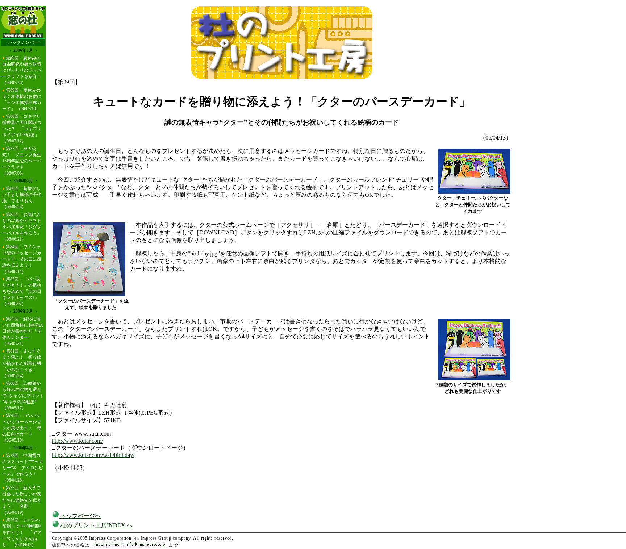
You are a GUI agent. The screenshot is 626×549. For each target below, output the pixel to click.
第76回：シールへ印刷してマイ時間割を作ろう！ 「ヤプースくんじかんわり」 (21, 532)
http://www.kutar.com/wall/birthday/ (93, 455)
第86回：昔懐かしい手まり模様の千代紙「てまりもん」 (21, 194)
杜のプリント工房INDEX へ (96, 525)
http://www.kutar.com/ (77, 441)
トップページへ (80, 516)
